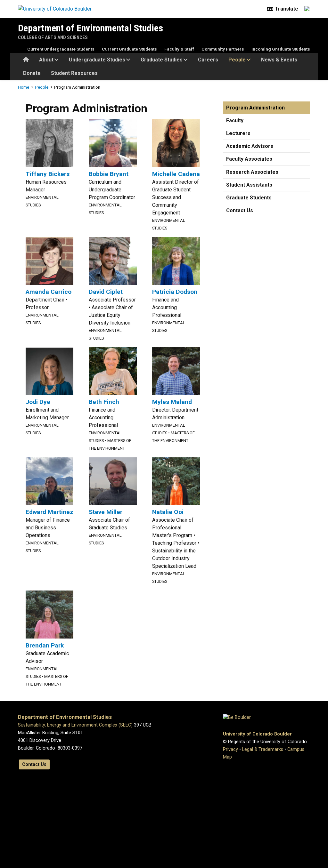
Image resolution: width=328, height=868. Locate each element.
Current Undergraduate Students (60, 49)
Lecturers (238, 133)
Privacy (230, 749)
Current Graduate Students (129, 49)
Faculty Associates (249, 159)
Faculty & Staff (179, 49)
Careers (208, 60)
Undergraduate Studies (97, 60)
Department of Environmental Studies (90, 28)
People (237, 60)
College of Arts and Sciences (53, 37)
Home (23, 87)
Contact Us (239, 210)
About (46, 60)
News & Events (279, 60)
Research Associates (252, 172)
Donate (32, 73)
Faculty (234, 120)
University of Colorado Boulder (257, 734)
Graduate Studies (162, 60)
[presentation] (49, 143)
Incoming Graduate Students (280, 49)
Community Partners (222, 49)
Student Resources (74, 73)
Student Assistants (249, 185)
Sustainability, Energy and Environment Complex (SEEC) (75, 725)
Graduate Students (249, 198)
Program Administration (255, 108)
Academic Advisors (249, 146)
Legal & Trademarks (262, 749)
